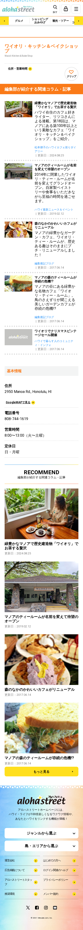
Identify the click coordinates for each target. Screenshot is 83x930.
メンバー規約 (50, 893)
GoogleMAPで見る (18, 402)
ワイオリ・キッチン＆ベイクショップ (41, 49)
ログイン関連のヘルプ (55, 870)
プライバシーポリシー (55, 879)
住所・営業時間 (17, 68)
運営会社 (10, 860)
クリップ (71, 76)
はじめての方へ (52, 860)
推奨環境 (10, 893)
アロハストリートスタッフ (18, 882)
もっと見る (41, 771)
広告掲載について (14, 870)
